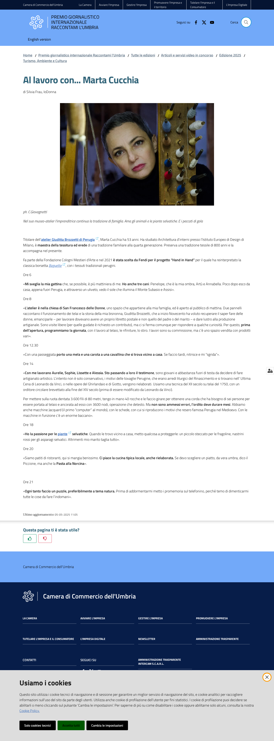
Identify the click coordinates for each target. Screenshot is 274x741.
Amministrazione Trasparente (217, 639)
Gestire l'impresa (150, 618)
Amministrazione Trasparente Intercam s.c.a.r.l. (159, 662)
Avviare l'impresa (92, 618)
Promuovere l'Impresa (212, 618)
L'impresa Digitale (92, 639)
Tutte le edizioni (143, 55)
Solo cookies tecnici (37, 725)
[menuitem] (39, 40)
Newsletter (146, 639)
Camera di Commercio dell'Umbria (43, 5)
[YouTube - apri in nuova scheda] (210, 22)
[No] (45, 538)
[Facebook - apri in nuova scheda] (194, 22)
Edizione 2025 (230, 55)
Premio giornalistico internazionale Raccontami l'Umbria (81, 55)
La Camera (30, 618)
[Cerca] (246, 22)
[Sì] (30, 538)
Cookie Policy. (29, 710)
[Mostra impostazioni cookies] (270, 370)
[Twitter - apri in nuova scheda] (202, 22)
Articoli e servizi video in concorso (187, 55)
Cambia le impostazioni (107, 725)
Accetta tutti (71, 725)
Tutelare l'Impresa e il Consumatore (48, 639)
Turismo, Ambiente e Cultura (45, 60)
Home (27, 55)
